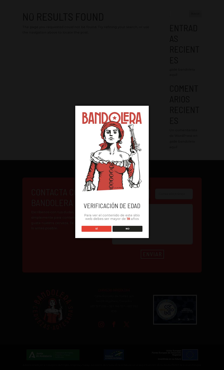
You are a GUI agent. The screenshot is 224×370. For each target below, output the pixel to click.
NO (128, 228)
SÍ (96, 228)
